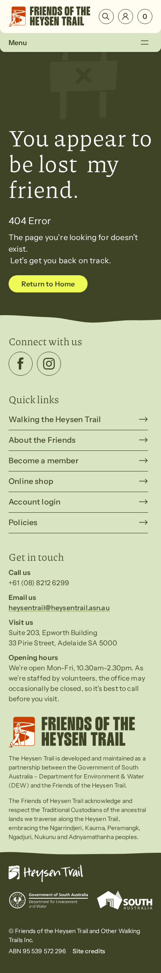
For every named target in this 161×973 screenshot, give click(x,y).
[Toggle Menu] (144, 42)
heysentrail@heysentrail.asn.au (59, 607)
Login (125, 16)
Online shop (31, 481)
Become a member (44, 460)
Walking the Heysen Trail (55, 419)
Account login (35, 502)
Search (106, 16)
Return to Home (48, 284)
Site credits (89, 951)
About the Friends (42, 440)
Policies (23, 522)
